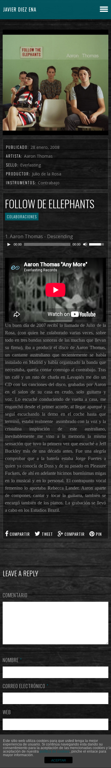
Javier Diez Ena (19, 9)
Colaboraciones (22, 217)
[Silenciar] (85, 244)
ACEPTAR (58, 760)
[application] (55, 244)
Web (7, 712)
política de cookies (55, 751)
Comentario (15, 595)
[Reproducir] (9, 244)
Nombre (12, 660)
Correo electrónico (26, 686)
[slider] (97, 244)
